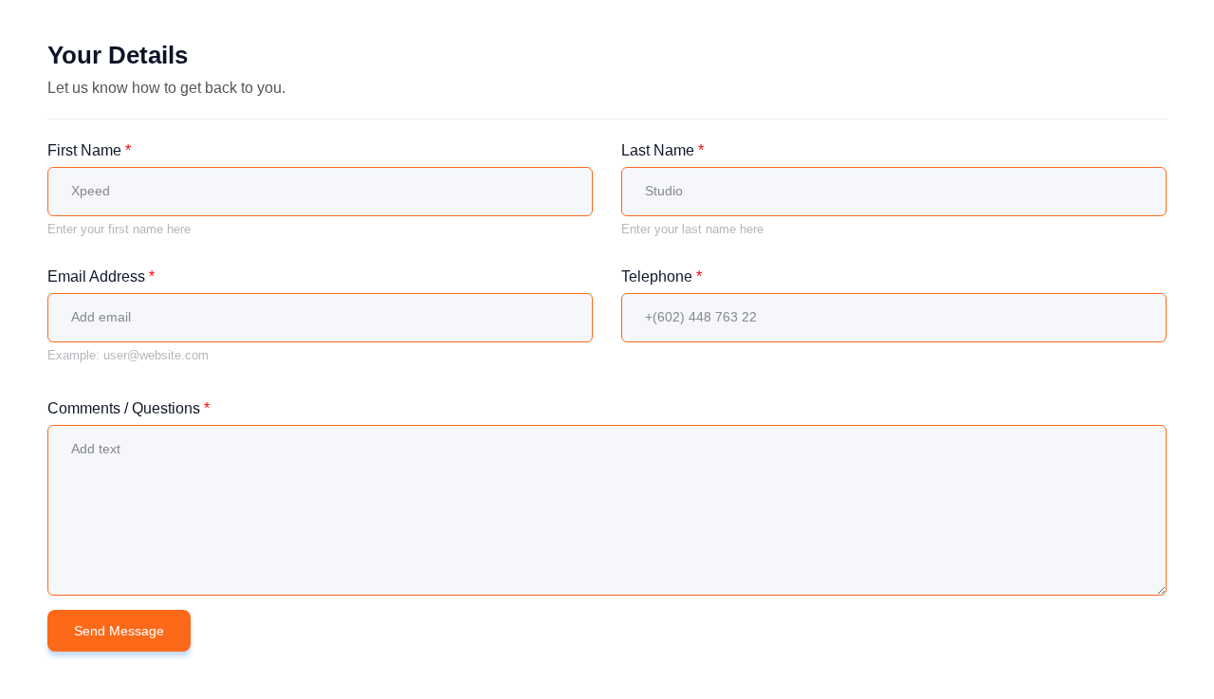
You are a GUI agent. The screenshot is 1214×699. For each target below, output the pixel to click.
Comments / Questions (128, 408)
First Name (89, 150)
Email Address (101, 276)
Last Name (662, 150)
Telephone (661, 276)
